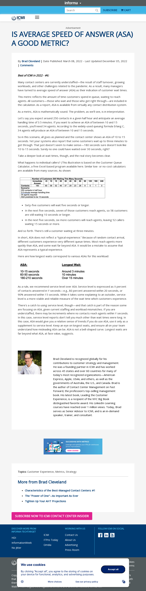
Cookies (129, 562)
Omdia (47, 545)
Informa (73, 2)
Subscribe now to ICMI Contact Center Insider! (52, 516)
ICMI (46, 535)
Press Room (72, 550)
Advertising (71, 545)
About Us (70, 540)
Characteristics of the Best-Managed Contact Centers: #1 (60, 490)
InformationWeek (22, 542)
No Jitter (16, 547)
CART (127, 10)
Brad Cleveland (31, 61)
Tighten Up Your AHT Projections (45, 501)
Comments (26, 65)
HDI (14, 537)
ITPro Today (51, 540)
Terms (130, 565)
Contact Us (71, 535)
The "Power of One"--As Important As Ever (51, 495)
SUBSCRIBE (110, 10)
